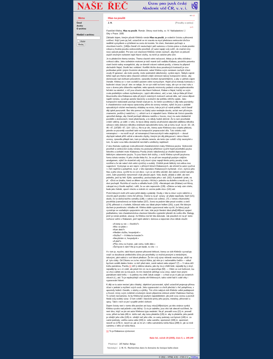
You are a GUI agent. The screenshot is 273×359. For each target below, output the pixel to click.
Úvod (79, 23)
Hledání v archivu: (85, 34)
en (191, 15)
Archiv (80, 26)
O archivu (81, 28)
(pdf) (191, 27)
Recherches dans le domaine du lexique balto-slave (153, 348)
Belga (132, 344)
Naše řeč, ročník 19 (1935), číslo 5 (166, 338)
